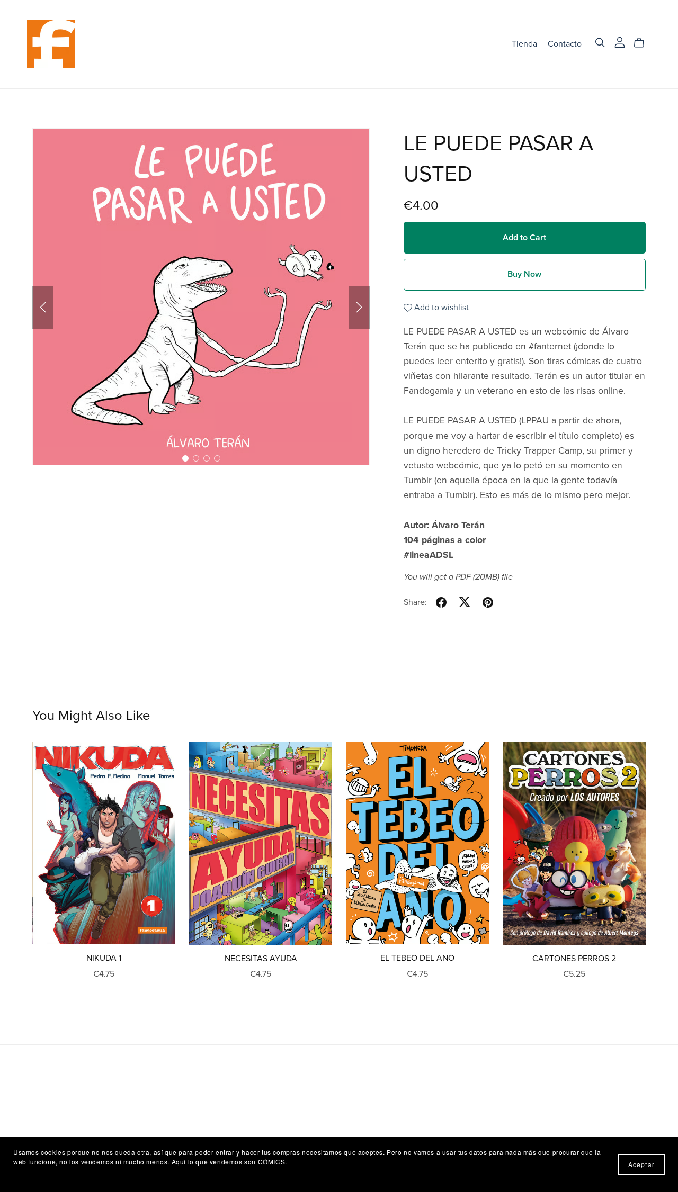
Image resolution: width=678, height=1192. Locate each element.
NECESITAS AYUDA (261, 958)
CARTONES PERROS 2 (574, 958)
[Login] (619, 42)
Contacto (565, 44)
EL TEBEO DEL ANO (417, 958)
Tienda (524, 44)
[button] (42, 307)
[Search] (600, 43)
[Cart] (643, 43)
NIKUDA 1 (103, 958)
